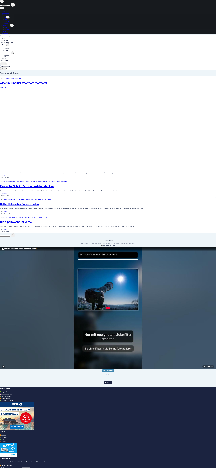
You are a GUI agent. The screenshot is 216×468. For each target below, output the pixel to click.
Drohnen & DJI (6, 40)
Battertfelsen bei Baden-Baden (19, 204)
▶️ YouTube (3, 435)
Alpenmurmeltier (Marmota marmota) (23, 83)
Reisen (4, 44)
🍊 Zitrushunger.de (5, 398)
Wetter (45, 217)
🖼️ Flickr (2, 439)
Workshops (64, 181)
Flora (17, 181)
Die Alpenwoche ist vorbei (16, 222)
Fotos (28, 199)
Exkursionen (9, 181)
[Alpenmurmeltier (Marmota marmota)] (84, 87)
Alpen (3, 217)
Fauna (3, 78)
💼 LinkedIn (3, 441)
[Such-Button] (13, 235)
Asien (5, 47)
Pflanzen (33, 181)
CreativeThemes (26, 467)
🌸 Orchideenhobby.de (6, 394)
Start (3, 38)
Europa (6, 50)
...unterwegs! (5, 199)
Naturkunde (9, 78)
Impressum (5, 60)
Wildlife (58, 181)
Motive (25, 217)
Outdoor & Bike (6, 53)
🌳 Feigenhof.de (4, 392)
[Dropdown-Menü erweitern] (7, 44)
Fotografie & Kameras (7, 42)
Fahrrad (6, 55)
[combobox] (5, 236)
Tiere (19, 78)
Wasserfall (53, 181)
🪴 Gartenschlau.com (5, 396)
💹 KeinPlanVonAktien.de (6, 400)
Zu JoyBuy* (108, 382)
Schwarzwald (43, 181)
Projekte (38, 181)
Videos (4, 58)
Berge (3, 181)
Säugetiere (15, 78)
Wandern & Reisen (46, 199)
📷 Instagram (3, 437)
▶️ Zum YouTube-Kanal (6, 465)
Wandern (6, 57)
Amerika (6, 48)
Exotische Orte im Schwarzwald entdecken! (27, 186)
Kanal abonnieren (108, 370)
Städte (39, 199)
